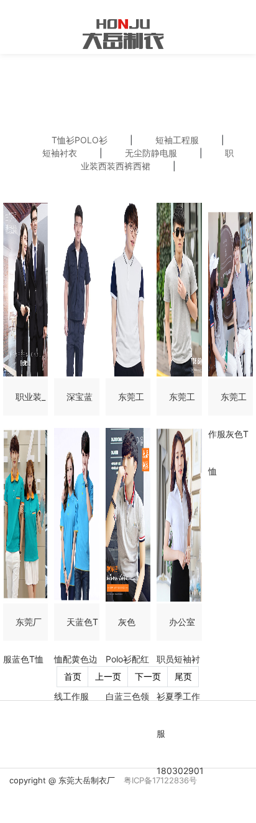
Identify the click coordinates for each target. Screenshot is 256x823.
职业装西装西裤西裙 (157, 159)
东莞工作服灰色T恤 (228, 433)
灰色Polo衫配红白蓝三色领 (127, 658)
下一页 (148, 676)
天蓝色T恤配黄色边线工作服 (76, 658)
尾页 (183, 676)
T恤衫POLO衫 (79, 140)
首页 (72, 676)
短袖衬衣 (59, 153)
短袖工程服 (177, 140)
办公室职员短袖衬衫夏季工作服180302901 (180, 696)
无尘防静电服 (151, 153)
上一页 (108, 676)
